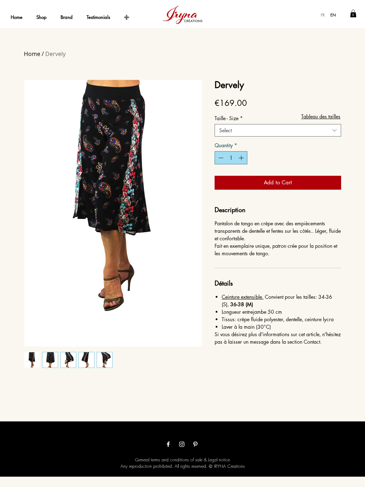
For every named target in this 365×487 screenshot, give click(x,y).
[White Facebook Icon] (168, 444)
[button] (353, 13)
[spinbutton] (231, 158)
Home (32, 54)
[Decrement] (220, 158)
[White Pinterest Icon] (195, 444)
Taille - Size (229, 118)
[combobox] (278, 130)
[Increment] (241, 158)
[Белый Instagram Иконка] (181, 444)
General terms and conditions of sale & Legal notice (182, 460)
